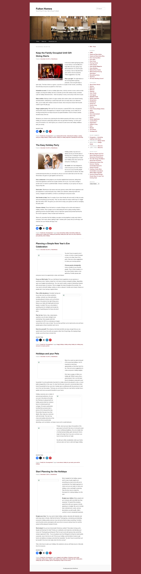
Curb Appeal (93, 95)
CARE (91, 52)
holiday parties (39, 234)
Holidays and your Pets (47, 353)
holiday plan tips (72, 559)
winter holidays (46, 235)
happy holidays (44, 137)
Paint (91, 126)
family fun (38, 137)
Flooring (92, 107)
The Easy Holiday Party (47, 144)
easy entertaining (61, 233)
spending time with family (77, 137)
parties (47, 346)
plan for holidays (45, 560)
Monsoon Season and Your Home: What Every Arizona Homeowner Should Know (96, 155)
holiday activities (52, 137)
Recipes (92, 127)
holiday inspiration (66, 137)
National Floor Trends (95, 70)
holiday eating (67, 344)
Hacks (91, 110)
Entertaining (93, 102)
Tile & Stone (93, 129)
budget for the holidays (62, 557)
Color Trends (93, 93)
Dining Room (93, 100)
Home (37, 41)
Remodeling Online (95, 75)
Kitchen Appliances (95, 119)
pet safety (71, 462)
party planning (39, 235)
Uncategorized (49, 136)
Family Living (93, 105)
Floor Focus (93, 61)
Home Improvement (95, 114)
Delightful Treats (94, 96)
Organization (93, 122)
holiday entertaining (70, 233)
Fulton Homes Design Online (97, 108)
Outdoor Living (93, 124)
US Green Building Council (96, 78)
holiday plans (79, 559)
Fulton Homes (44, 8)
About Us (44, 41)
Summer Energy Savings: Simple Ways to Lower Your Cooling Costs (97, 175)
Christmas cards (72, 557)
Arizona (92, 86)
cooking (80, 136)
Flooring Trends (94, 63)
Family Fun (42, 136)
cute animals (60, 462)
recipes (62, 560)
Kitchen (92, 117)
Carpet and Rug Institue (96, 54)
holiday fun (59, 137)
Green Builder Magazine (96, 66)
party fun (71, 234)
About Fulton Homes (95, 84)
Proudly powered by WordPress (70, 568)
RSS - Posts (93, 46)
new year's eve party (41, 346)
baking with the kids (61, 136)
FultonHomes (54, 59)
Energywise (93, 137)
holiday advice (45, 559)
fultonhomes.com (53, 41)
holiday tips (38, 560)
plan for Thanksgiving (55, 560)
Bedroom (92, 89)
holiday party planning (55, 234)
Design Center (101, 140)
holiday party (46, 234)
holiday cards (52, 559)
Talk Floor (92, 76)
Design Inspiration (94, 98)
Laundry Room (93, 121)
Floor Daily (92, 59)
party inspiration (77, 234)
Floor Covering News (95, 58)
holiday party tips (64, 234)
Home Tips (92, 115)
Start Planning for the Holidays (51, 471)
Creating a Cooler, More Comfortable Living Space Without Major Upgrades (96, 170)
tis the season (67, 560)
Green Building (93, 68)
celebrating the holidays (72, 136)
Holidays (92, 112)
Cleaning (92, 91)
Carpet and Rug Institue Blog (97, 56)
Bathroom (92, 88)
